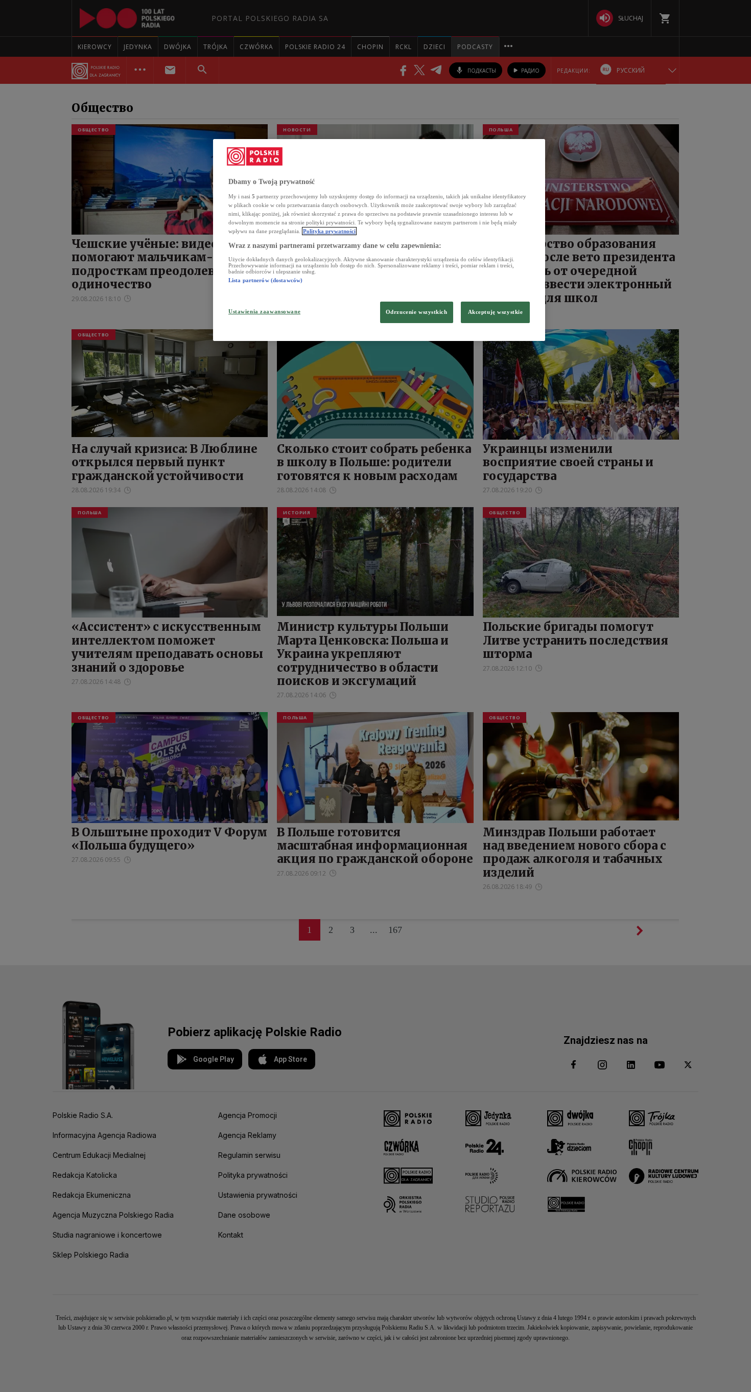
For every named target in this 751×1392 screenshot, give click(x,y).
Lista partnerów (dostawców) (265, 280)
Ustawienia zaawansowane (264, 311)
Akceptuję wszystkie (495, 312)
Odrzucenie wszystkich (417, 312)
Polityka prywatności (329, 231)
